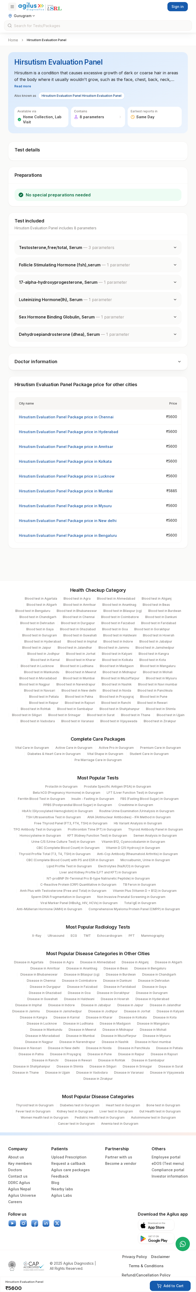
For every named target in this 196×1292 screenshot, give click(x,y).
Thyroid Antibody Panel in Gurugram (155, 829)
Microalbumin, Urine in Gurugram (145, 860)
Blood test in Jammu (114, 647)
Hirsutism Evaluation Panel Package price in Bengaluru (68, 535)
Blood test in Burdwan (164, 611)
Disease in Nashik (115, 1042)
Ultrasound (56, 936)
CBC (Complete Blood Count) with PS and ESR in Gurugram (70, 860)
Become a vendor (120, 1163)
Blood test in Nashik (117, 684)
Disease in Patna (31, 1054)
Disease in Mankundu (46, 1030)
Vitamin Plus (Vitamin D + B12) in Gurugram (145, 891)
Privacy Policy (134, 1256)
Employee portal (166, 1157)
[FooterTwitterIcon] (57, 1223)
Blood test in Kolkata (117, 660)
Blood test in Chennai (79, 617)
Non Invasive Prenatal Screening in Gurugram (131, 897)
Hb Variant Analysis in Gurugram (138, 823)
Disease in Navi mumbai (153, 1042)
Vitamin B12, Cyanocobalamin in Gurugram (133, 842)
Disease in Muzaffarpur (119, 1036)
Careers (15, 1202)
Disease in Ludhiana (78, 1023)
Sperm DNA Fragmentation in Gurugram (61, 897)
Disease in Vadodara (92, 1072)
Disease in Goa (79, 993)
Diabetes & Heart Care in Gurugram (54, 754)
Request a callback (68, 1163)
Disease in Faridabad (120, 987)
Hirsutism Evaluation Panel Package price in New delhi (68, 520)
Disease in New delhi (64, 1048)
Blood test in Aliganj (157, 598)
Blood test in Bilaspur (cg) (122, 611)
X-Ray (36, 936)
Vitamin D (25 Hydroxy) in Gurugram (133, 848)
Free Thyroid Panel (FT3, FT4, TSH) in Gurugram (70, 823)
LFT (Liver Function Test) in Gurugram (135, 793)
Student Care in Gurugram (149, 754)
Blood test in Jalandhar (75, 647)
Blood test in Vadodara (37, 721)
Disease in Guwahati (42, 999)
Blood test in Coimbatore (120, 617)
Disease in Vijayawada (167, 1072)
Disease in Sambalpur (148, 1060)
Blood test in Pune (153, 696)
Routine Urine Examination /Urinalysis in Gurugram (136, 811)
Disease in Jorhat (137, 1011)
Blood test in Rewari (152, 703)
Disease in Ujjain (57, 1072)
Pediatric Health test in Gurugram (100, 1117)
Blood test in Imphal (82, 641)
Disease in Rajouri (164, 1054)
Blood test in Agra (77, 598)
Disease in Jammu (26, 1011)
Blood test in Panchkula (155, 690)
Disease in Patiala (169, 1048)
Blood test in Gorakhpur (152, 629)
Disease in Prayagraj (65, 1054)
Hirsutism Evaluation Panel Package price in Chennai (66, 417)
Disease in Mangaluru (153, 1023)
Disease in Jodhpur (103, 1011)
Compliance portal (168, 1170)
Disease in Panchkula (134, 1048)
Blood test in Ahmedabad (116, 598)
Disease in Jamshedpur (64, 1011)
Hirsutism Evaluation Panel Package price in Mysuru (65, 506)
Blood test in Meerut (81, 672)
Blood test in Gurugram (39, 635)
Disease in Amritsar (45, 968)
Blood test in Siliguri (27, 715)
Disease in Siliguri (103, 1066)
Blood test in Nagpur (34, 684)
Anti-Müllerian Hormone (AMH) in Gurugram (49, 909)
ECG (74, 936)
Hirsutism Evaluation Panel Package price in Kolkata (65, 461)
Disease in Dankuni (117, 980)
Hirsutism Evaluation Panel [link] (46, 40)
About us (16, 1157)
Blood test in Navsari (39, 690)
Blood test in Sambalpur (75, 709)
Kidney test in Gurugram (75, 1111)
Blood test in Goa (115, 629)
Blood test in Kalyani (117, 654)
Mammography (152, 936)
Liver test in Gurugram (116, 1111)
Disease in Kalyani (170, 1011)
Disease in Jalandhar (165, 1005)
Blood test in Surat (101, 715)
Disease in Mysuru (157, 1036)
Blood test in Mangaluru (158, 666)
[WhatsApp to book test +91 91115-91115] (183, 1244)
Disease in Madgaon (115, 1023)
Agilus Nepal (19, 1189)
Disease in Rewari (78, 1060)
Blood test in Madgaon (117, 666)
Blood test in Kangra (154, 654)
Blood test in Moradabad (38, 678)
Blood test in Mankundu (41, 672)
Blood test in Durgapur (78, 623)
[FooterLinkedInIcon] (46, 1223)
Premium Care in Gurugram (160, 748)
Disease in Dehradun (153, 980)
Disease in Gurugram (152, 993)
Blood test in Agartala (41, 598)
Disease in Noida (99, 1048)
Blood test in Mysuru (161, 678)
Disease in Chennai (41, 980)
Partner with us (118, 1157)
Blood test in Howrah (158, 635)
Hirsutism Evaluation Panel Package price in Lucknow (67, 476)
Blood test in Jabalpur (155, 641)
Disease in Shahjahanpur (31, 1066)
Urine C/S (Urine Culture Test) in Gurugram (63, 842)
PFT (132, 936)
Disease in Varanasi (129, 1072)
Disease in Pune (100, 1054)
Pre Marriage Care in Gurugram (98, 760)
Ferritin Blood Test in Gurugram (41, 799)
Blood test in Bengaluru (32, 611)
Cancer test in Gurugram (76, 1123)
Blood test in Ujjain (171, 715)
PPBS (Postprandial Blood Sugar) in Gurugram (77, 805)
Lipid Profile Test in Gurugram (69, 866)
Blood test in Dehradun (37, 623)
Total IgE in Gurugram (140, 903)
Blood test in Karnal (45, 660)
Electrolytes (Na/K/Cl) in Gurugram (124, 866)
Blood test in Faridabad (158, 623)
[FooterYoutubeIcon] (12, 1223)
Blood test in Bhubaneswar (77, 611)
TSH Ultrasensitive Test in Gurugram (53, 817)
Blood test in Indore (118, 641)
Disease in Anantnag (81, 968)
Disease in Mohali (153, 1030)
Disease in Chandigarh (159, 974)
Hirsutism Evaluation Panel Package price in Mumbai (66, 491)
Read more (22, 86)
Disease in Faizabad (82, 987)
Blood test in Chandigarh (37, 617)
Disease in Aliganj (135, 962)
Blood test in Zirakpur (160, 721)
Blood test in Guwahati (80, 635)
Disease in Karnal (67, 1017)
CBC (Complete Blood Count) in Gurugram (68, 848)
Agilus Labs (61, 1195)
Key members (20, 1163)
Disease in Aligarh (168, 962)
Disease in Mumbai (80, 1036)
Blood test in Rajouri (80, 703)
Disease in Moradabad (43, 1036)
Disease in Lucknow (42, 1023)
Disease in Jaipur (130, 1005)
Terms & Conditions (146, 1266)
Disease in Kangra (33, 1017)
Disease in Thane (26, 1072)
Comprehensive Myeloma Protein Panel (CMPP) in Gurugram (134, 909)
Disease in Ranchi (45, 1060)
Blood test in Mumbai (79, 678)
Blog (55, 1182)
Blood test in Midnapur (120, 672)
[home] (40, 7)
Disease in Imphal (28, 1005)
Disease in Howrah (115, 999)
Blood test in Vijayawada (118, 721)
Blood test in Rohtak (36, 709)
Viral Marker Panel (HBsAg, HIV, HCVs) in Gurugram (79, 903)
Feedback (60, 1176)
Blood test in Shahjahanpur (120, 709)
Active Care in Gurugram (73, 748)
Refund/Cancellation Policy (146, 1275)
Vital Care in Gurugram (32, 748)
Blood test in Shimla (161, 709)
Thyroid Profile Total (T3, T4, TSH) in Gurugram (55, 854)
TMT (87, 936)
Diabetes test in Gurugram (80, 1105)
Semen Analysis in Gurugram (155, 835)
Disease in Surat (170, 1066)
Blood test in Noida (117, 690)
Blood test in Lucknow (37, 666)
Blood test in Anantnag (119, 605)
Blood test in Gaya (40, 629)
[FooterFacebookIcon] (35, 1223)
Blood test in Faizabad (118, 623)
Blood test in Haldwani (120, 635)
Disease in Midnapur (118, 1030)
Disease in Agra (62, 962)
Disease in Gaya (154, 987)
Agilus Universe (22, 1195)
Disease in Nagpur (39, 1042)
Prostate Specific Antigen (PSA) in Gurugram (117, 786)
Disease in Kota (165, 1017)
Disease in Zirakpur (98, 1079)
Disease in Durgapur (45, 987)
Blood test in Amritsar (79, 605)
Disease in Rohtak (111, 1060)
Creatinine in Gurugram (135, 805)
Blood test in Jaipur (36, 647)
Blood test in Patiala (44, 696)
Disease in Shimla (70, 1066)
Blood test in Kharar (81, 660)
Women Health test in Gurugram (44, 1117)
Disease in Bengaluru (150, 968)
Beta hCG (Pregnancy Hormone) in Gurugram (66, 793)
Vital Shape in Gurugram (105, 754)
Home (13, 40)
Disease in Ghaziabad (45, 993)
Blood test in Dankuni (161, 617)
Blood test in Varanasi (77, 721)
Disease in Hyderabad (152, 999)
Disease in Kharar (99, 1017)
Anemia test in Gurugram (119, 1123)
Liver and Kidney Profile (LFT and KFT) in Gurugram (98, 872)
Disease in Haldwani (79, 999)
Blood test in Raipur (43, 703)
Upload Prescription (69, 1157)
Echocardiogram (109, 936)
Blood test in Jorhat (80, 654)
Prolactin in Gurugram (61, 786)
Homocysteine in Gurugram (40, 835)
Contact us (18, 1176)
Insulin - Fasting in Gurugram (92, 799)
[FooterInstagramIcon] (23, 1223)
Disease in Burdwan (121, 974)
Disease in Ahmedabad (97, 962)
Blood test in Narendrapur (75, 684)
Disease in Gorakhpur (113, 993)
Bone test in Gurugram (163, 1105)
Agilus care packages (70, 1170)
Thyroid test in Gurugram (35, 1105)
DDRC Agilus (19, 1182)
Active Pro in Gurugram (116, 748)
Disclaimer (160, 1256)
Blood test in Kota (152, 660)
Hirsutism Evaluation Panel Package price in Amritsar (66, 446)
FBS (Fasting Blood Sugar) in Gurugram (149, 799)
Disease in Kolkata (133, 1017)
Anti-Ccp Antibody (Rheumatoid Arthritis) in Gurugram (137, 854)
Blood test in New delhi (79, 690)
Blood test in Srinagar (64, 715)
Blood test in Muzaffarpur (120, 678)
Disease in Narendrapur (77, 1042)
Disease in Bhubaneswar (39, 974)
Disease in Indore (61, 1005)
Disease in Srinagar (137, 1066)
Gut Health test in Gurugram (160, 1111)
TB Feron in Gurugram (139, 884)
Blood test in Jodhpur (43, 654)
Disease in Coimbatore (79, 980)
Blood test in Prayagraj (117, 696)
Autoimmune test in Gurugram (153, 1117)
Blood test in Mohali (158, 672)
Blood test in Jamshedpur (155, 647)
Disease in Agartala (28, 962)
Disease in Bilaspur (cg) (82, 974)
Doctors (15, 1170)
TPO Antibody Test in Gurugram (37, 829)
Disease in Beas (116, 968)
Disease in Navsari (28, 1048)
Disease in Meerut (82, 1030)
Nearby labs (62, 1189)
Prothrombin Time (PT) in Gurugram (95, 829)
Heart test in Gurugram (123, 1105)
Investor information (170, 1176)
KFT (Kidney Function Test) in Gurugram (97, 835)
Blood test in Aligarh (42, 605)
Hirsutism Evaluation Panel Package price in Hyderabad (68, 432)
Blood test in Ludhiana (76, 666)
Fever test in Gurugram (33, 1111)
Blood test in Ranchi (116, 703)
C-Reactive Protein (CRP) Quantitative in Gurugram (78, 884)
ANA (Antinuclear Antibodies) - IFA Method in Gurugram (129, 817)
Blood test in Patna (79, 696)
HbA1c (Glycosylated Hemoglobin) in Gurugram (57, 811)
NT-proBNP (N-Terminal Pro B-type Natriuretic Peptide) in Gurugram (98, 878)
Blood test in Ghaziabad (78, 629)
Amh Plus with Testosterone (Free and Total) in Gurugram (63, 891)
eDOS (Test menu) (168, 1163)
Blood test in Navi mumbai (157, 684)
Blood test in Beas (156, 605)
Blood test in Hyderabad (42, 641)
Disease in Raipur (131, 1054)
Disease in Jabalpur (96, 1005)
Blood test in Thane (135, 715)
